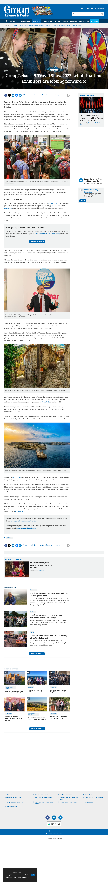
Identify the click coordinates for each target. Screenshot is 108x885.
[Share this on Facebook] (5, 95)
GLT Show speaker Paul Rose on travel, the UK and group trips (49, 594)
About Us (16, 25)
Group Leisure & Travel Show (15, 802)
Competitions (89, 802)
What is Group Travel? (41, 795)
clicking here (20, 511)
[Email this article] (20, 95)
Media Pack (23, 25)
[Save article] (68, 95)
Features (54, 70)
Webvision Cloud (58, 838)
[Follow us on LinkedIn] (54, 817)
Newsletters (88, 795)
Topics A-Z (31, 831)
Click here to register (37, 241)
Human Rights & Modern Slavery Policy (83, 831)
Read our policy (23, 877)
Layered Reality (23, 112)
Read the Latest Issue (66, 795)
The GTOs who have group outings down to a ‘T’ (58, 717)
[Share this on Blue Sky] (16, 95)
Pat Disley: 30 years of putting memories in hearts (37, 691)
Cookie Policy (65, 831)
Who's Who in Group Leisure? (43, 797)
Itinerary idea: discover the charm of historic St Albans (14, 692)
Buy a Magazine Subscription (68, 802)
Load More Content (37, 653)
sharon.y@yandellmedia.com (26, 528)
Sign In (83, 9)
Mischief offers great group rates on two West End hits (41, 565)
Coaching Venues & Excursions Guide (71, 25)
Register (90, 9)
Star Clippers (16, 477)
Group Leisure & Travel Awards (94, 797)
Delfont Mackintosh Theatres (89, 123)
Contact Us (30, 25)
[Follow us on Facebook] (47, 817)
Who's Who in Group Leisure (53, 25)
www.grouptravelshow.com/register (47, 233)
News (32, 632)
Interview (33, 590)
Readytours (8, 208)
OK (33, 875)
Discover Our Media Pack (13, 797)
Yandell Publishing (12, 806)
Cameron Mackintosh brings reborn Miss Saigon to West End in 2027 (91, 118)
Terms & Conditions (42, 831)
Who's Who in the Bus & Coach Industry (44, 802)
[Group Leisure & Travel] (16, 16)
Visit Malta (46, 402)
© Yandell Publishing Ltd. (54, 833)
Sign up (83, 200)
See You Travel (53, 203)
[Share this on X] (9, 95)
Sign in (45, 92)
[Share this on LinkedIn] (13, 95)
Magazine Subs (99, 9)
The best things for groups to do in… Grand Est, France (37, 718)
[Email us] (60, 817)
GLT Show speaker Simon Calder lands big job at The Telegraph (48, 636)
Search (102, 14)
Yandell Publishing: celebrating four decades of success (14, 718)
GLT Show (10, 538)
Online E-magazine (39, 25)
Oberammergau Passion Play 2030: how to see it (58, 691)
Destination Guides (9, 687)
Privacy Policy (54, 831)
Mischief (41, 570)
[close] (69, 92)
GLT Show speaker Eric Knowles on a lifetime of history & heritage (46, 616)
